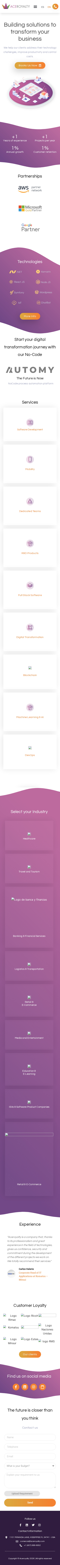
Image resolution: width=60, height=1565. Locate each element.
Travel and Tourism (29, 871)
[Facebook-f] (16, 1387)
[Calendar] (42, 1387)
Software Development (30, 429)
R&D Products (30, 553)
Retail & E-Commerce (29, 1184)
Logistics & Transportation (29, 969)
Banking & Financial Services (29, 936)
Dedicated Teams (30, 511)
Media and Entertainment (29, 1038)
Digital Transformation (30, 637)
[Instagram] (33, 1387)
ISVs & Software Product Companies (29, 1107)
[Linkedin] (25, 1387)
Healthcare (29, 838)
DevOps (30, 755)
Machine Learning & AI (30, 717)
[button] (35, 6)
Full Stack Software (30, 595)
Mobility (30, 469)
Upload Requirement (22, 1493)
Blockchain (30, 675)
